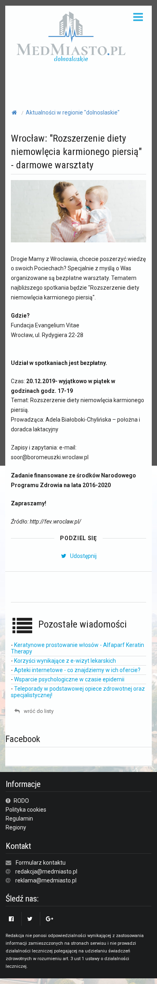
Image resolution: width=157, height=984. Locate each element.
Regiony (16, 827)
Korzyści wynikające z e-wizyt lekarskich (65, 660)
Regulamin (19, 818)
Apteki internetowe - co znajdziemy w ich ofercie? (77, 670)
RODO (20, 800)
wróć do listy (38, 711)
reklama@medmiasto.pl (45, 880)
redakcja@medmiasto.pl (46, 871)
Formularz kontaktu (41, 862)
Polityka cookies (26, 809)
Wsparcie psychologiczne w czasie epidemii (69, 679)
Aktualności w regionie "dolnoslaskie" (73, 112)
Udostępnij (82, 556)
